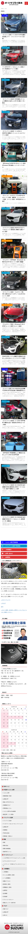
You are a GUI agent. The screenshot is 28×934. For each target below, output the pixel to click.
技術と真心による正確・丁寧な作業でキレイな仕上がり (14, 923)
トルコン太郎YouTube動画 (9, 811)
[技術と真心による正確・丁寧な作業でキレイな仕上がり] (12, 3)
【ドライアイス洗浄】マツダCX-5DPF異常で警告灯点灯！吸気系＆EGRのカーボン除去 (13, 422)
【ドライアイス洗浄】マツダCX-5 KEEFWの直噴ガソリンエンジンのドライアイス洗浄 (13, 133)
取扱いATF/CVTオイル (8, 802)
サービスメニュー (8, 854)
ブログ (5, 906)
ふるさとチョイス (5, 600)
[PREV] (2, 707)
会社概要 (5, 893)
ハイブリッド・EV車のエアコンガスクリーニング (14, 864)
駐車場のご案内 (6, 884)
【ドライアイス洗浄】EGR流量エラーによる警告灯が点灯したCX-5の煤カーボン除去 (13, 101)
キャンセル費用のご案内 (9, 875)
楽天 (2, 606)
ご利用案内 (6, 868)
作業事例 (5, 830)
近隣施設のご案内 (7, 887)
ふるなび (3, 603)
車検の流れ (5, 845)
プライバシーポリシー (8, 899)
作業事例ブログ (6, 805)
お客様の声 (5, 799)
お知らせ (5, 915)
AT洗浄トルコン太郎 (9, 789)
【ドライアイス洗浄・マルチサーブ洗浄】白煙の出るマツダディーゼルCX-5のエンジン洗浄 (13, 294)
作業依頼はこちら (7, 808)
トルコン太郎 (6, 792)
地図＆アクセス (6, 881)
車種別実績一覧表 (7, 796)
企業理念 (5, 890)
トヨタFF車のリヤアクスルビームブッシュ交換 (14, 858)
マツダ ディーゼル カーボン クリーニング (13, 823)
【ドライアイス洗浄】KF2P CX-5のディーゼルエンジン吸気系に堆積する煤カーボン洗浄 (13, 229)
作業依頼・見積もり (7, 836)
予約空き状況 (6, 833)
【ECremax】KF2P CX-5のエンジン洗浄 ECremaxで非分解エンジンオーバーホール (13, 165)
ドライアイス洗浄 (8, 817)
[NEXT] (26, 707)
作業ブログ (5, 909)
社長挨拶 (5, 896)
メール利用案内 (6, 878)
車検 (5, 839)
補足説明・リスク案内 (8, 814)
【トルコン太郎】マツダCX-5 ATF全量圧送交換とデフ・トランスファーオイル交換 (13, 36)
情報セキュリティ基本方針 (9, 902)
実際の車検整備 (6, 848)
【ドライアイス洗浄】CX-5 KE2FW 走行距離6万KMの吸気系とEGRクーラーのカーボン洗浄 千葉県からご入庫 (13, 487)
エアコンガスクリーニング (9, 861)
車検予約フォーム (7, 851)
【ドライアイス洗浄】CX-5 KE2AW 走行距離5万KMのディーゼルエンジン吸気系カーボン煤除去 (13, 519)
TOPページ (6, 786)
